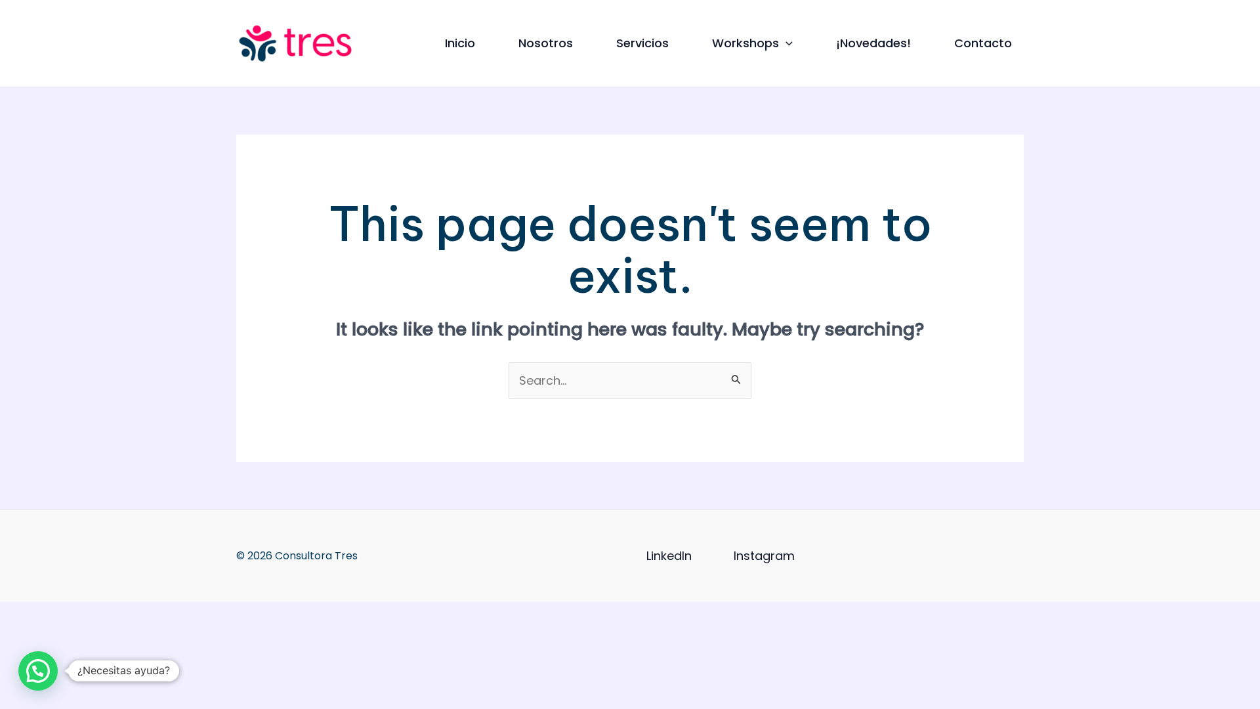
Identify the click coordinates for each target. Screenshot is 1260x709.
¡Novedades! (873, 43)
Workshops (745, 43)
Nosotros (545, 43)
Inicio (460, 43)
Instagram (764, 556)
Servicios (642, 43)
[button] (786, 43)
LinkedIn (669, 556)
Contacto (983, 43)
